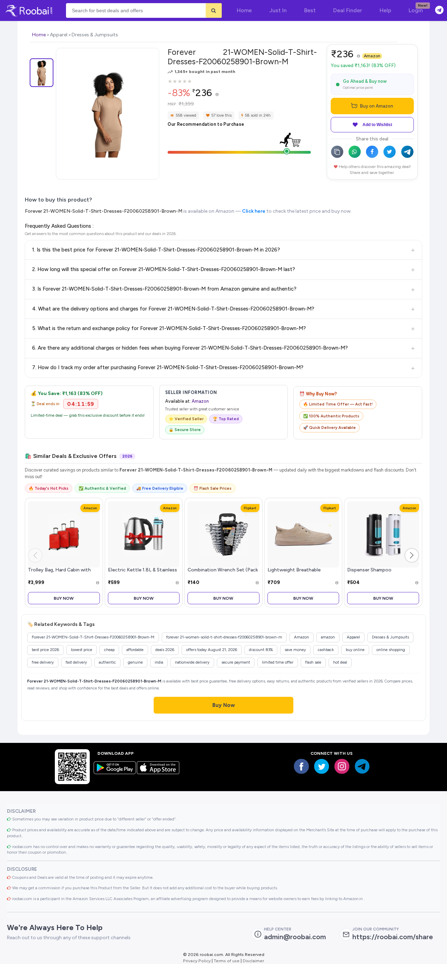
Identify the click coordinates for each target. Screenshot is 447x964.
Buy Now (64, 598)
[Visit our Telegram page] (362, 766)
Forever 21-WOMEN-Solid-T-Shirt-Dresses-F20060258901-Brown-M (103, 211)
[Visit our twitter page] (321, 766)
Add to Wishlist (377, 124)
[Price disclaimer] (217, 95)
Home (39, 35)
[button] (412, 555)
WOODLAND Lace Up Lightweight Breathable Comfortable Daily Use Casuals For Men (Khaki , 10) (302, 573)
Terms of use (227, 960)
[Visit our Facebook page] (301, 766)
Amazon (372, 55)
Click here (253, 211)
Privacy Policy (197, 960)
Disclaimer (253, 960)
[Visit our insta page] (342, 766)
